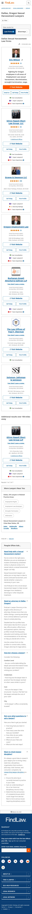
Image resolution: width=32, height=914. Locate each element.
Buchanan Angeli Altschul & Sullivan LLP (16, 279)
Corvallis (6, 528)
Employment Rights (11, 502)
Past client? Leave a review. (16, 284)
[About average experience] (23, 104)
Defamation (8, 515)
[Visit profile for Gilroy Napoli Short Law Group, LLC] (16, 114)
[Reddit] (27, 861)
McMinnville (13, 526)
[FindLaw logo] (10, 2)
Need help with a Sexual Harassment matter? (13, 552)
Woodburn (14, 528)
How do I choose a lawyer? (14, 653)
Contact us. (21, 834)
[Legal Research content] (28, 891)
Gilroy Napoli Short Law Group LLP (16, 438)
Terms (3, 907)
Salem (5, 526)
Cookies (5, 909)
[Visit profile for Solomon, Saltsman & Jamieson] (16, 370)
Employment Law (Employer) (13, 506)
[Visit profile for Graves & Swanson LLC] (16, 170)
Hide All (11, 539)
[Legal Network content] (28, 897)
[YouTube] (9, 861)
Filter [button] (5, 20)
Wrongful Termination (11, 511)
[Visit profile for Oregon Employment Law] (16, 220)
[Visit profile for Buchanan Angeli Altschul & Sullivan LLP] (16, 271)
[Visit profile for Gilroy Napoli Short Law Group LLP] (16, 430)
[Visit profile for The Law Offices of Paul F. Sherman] (16, 322)
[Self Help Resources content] (28, 886)
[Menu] (2, 3)
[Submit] (29, 850)
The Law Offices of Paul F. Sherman (16, 330)
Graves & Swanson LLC (16, 177)
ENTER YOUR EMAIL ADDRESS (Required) (13, 847)
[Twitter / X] (15, 861)
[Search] (29, 3)
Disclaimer (18, 907)
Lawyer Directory (6, 8)
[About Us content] (28, 874)
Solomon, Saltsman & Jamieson (16, 378)
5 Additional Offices (16, 139)
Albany (21, 526)
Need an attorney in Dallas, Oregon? (15, 602)
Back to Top (16, 812)
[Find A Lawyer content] (28, 880)
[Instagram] (21, 861)
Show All (3, 539)
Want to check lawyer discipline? (12, 753)
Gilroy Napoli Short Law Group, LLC (16, 122)
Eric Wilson (14, 59)
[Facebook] (3, 861)
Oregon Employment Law (16, 226)
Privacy (10, 907)
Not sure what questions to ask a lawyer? (15, 717)
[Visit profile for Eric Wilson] (16, 53)
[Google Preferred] (3, 867)
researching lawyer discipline (14, 772)
